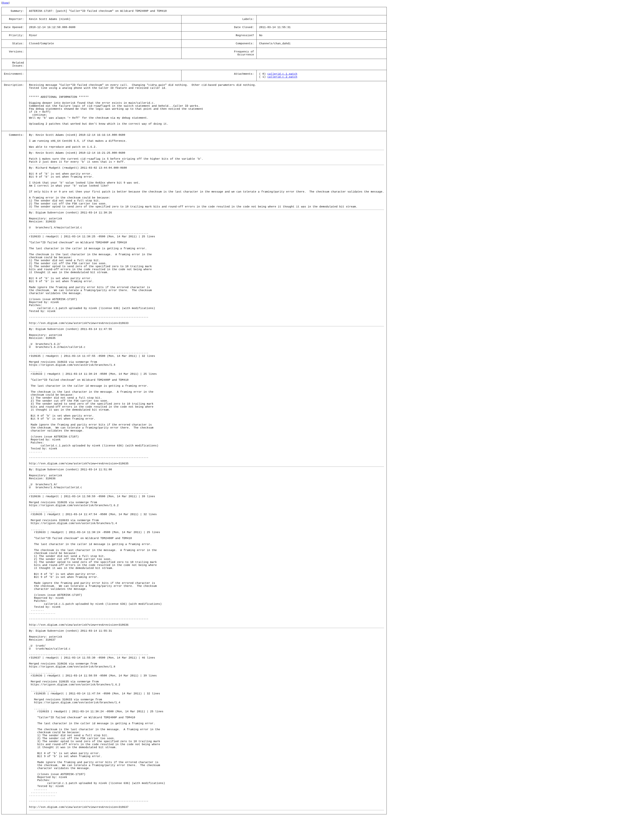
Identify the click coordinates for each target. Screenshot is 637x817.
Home (5, 2)
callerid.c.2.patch (282, 77)
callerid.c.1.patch (282, 74)
